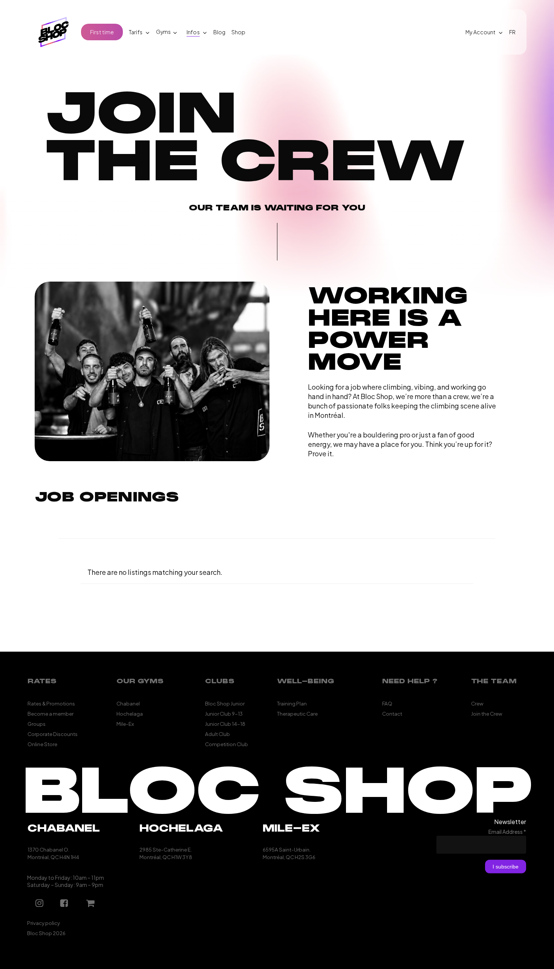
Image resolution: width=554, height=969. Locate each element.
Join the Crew (486, 713)
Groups (37, 723)
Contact (392, 713)
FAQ (387, 703)
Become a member (50, 713)
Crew (477, 703)
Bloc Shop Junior (225, 703)
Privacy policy (43, 923)
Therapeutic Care (297, 713)
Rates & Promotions (51, 703)
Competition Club (226, 743)
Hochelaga (129, 713)
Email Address (507, 831)
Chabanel (128, 703)
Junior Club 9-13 (224, 713)
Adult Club (217, 733)
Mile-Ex (125, 723)
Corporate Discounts (53, 733)
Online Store (42, 743)
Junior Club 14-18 (225, 723)
